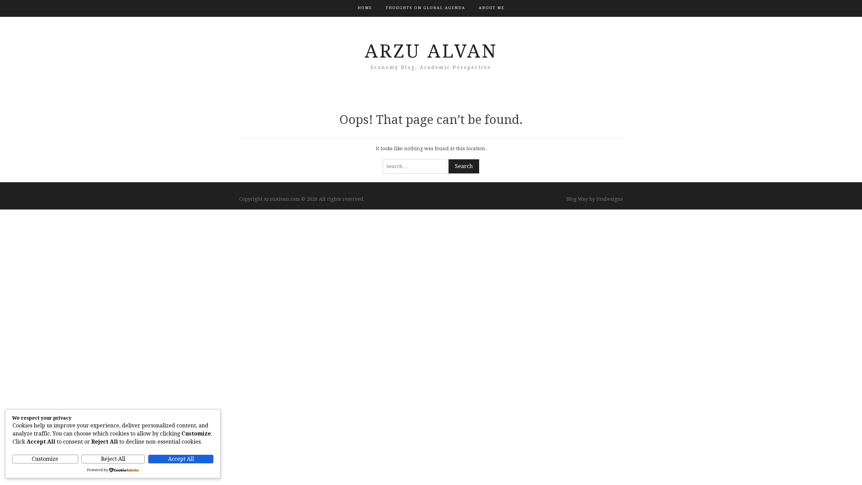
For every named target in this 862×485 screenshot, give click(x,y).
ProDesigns (609, 199)
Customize (45, 459)
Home (365, 8)
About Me (491, 8)
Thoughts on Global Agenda (425, 8)
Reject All (113, 459)
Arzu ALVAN (431, 51)
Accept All (181, 459)
